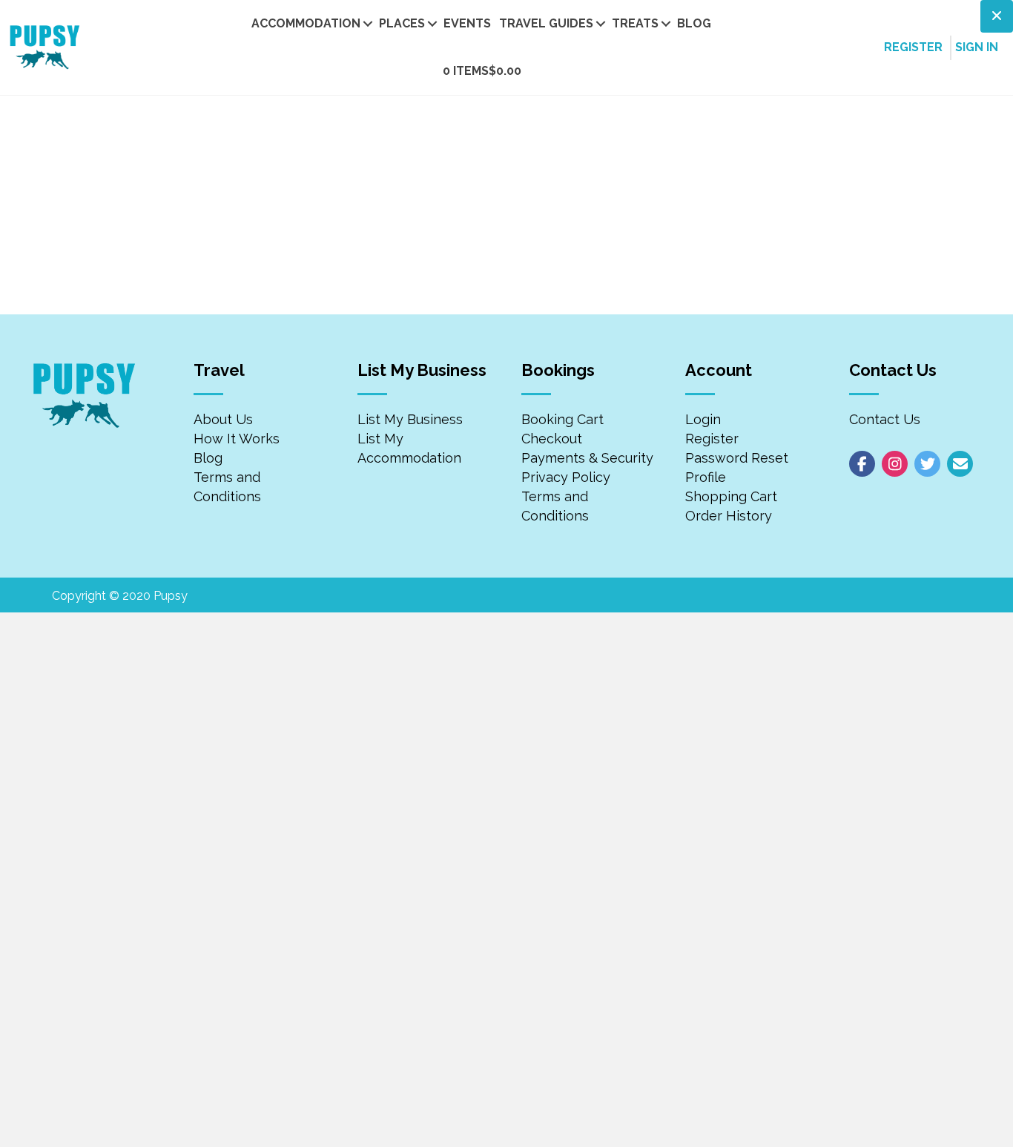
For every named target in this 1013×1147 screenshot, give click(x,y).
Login (703, 419)
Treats (635, 23)
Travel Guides (546, 23)
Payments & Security (587, 458)
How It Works (237, 438)
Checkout (551, 438)
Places (402, 23)
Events (467, 23)
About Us (223, 419)
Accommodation (305, 23)
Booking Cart (562, 419)
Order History (728, 515)
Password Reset (736, 458)
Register (712, 438)
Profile (705, 477)
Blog (694, 23)
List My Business (410, 419)
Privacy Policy (565, 477)
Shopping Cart (731, 496)
